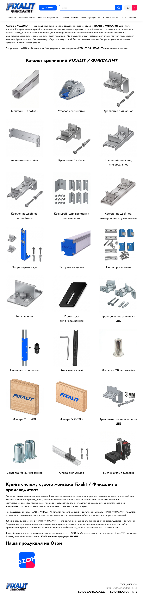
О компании (11, 17)
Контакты (75, 17)
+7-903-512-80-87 (129, 17)
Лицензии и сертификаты (48, 17)
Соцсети (65, 17)
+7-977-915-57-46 (110, 17)
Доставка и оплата (27, 17)
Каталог (50, 7)
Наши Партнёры (88, 17)
